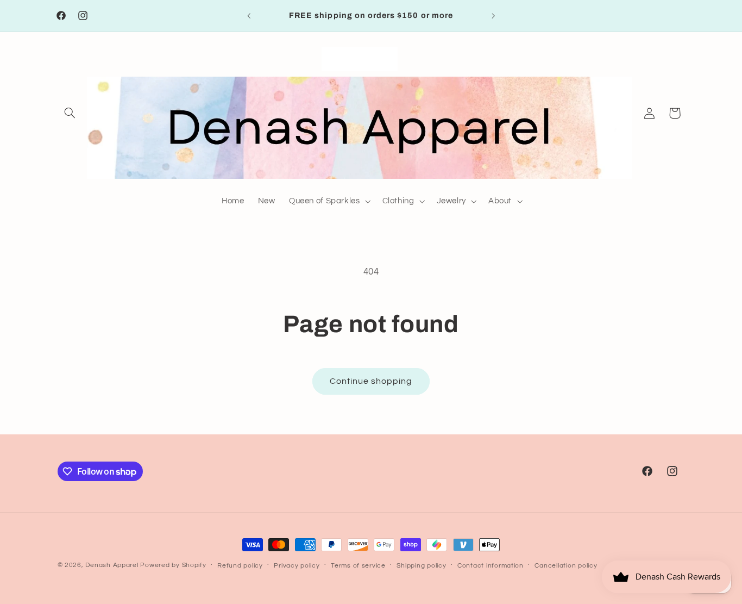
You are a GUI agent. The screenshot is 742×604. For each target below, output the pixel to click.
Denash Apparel (111, 565)
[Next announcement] (493, 16)
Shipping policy (421, 566)
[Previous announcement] (249, 16)
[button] (70, 113)
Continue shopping (371, 381)
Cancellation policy (566, 566)
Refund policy (240, 566)
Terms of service (358, 566)
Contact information (490, 566)
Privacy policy (296, 566)
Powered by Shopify (173, 565)
